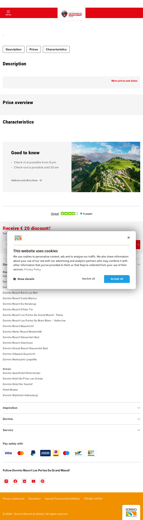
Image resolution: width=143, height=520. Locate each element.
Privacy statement (13, 498)
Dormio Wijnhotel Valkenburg (20, 395)
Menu (8, 15)
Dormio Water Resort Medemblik (22, 331)
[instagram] (6, 481)
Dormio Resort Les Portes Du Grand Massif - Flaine (33, 314)
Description (13, 49)
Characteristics (56, 49)
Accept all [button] (117, 278)
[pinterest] (42, 481)
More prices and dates (124, 80)
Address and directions (24, 180)
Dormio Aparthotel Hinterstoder (21, 372)
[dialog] (71, 260)
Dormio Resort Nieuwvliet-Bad (21, 337)
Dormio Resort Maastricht (18, 326)
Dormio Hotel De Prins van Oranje (23, 378)
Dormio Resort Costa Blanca (20, 298)
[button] (23, 279)
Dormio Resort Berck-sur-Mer (20, 292)
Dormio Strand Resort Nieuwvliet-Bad (25, 348)
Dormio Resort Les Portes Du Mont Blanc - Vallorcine (34, 320)
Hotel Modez (10, 389)
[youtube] (33, 481)
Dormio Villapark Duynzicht (19, 353)
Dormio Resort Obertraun (18, 342)
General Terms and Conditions (62, 498)
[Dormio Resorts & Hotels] (71, 14)
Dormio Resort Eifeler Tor (18, 309)
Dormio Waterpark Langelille (20, 359)
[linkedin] (24, 481)
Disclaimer (34, 498)
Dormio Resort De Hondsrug (19, 303)
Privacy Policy (32, 269)
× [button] (128, 237)
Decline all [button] (88, 278)
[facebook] (15, 481)
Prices (33, 49)
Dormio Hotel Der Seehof (18, 384)
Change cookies (93, 498)
